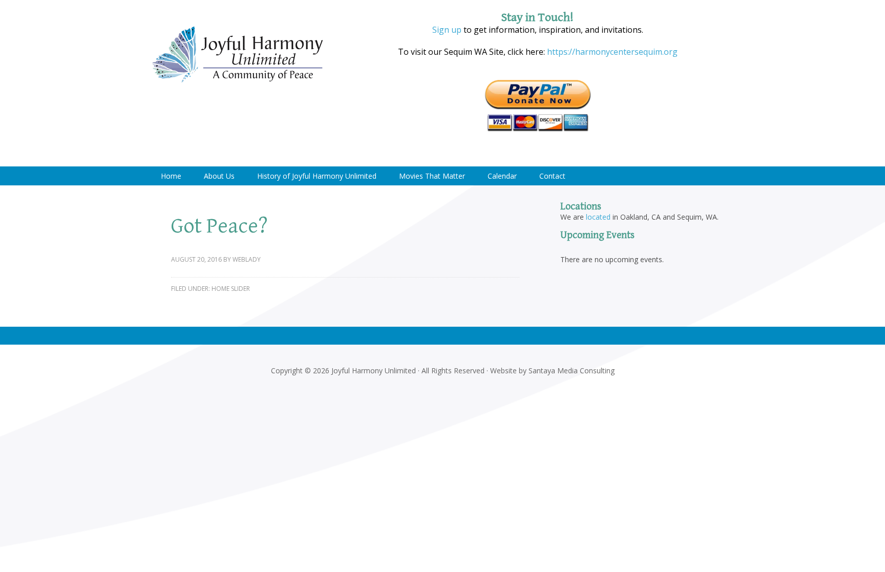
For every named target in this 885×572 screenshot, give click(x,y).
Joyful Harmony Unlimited (238, 55)
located (598, 217)
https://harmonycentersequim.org (611, 51)
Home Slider (231, 288)
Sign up (446, 29)
